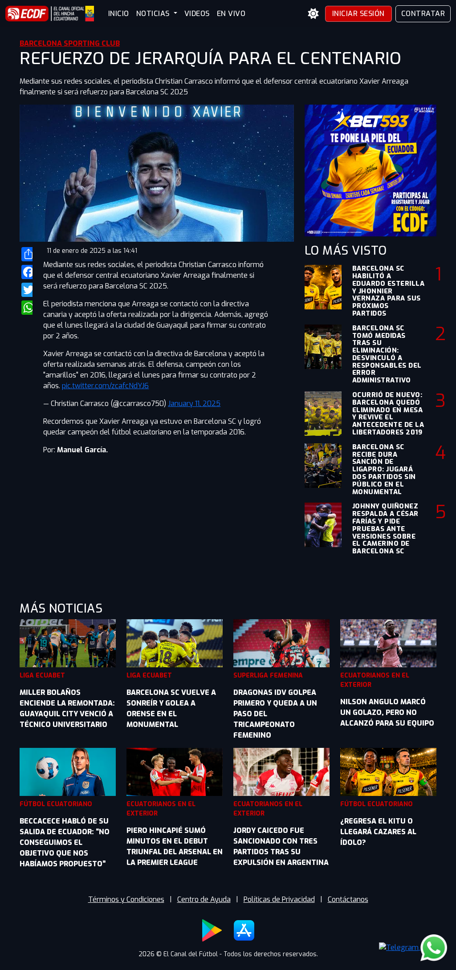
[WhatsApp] (26, 308)
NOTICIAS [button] (154, 13)
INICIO (118, 13)
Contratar (423, 13)
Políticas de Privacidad (279, 899)
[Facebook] (26, 272)
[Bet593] (370, 170)
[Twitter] (26, 290)
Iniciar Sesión (358, 13)
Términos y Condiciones (126, 899)
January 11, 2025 (194, 403)
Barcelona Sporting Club (70, 43)
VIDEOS (197, 13)
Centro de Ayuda (204, 899)
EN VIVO (231, 13)
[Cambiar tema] (313, 13)
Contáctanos (348, 899)
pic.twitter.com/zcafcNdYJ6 (105, 385)
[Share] (26, 254)
